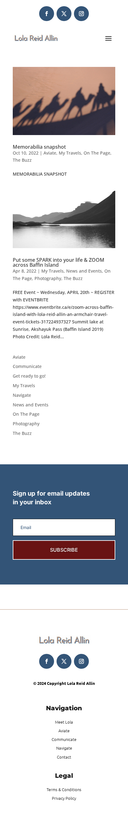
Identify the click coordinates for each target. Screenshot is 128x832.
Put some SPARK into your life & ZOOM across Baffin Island (58, 262)
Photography (47, 278)
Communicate (27, 366)
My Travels (70, 153)
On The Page (97, 153)
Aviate (49, 153)
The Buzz (22, 160)
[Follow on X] (64, 13)
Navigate (22, 395)
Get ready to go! (29, 376)
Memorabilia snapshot (39, 146)
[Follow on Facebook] (46, 13)
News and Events (84, 271)
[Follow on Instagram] (81, 13)
